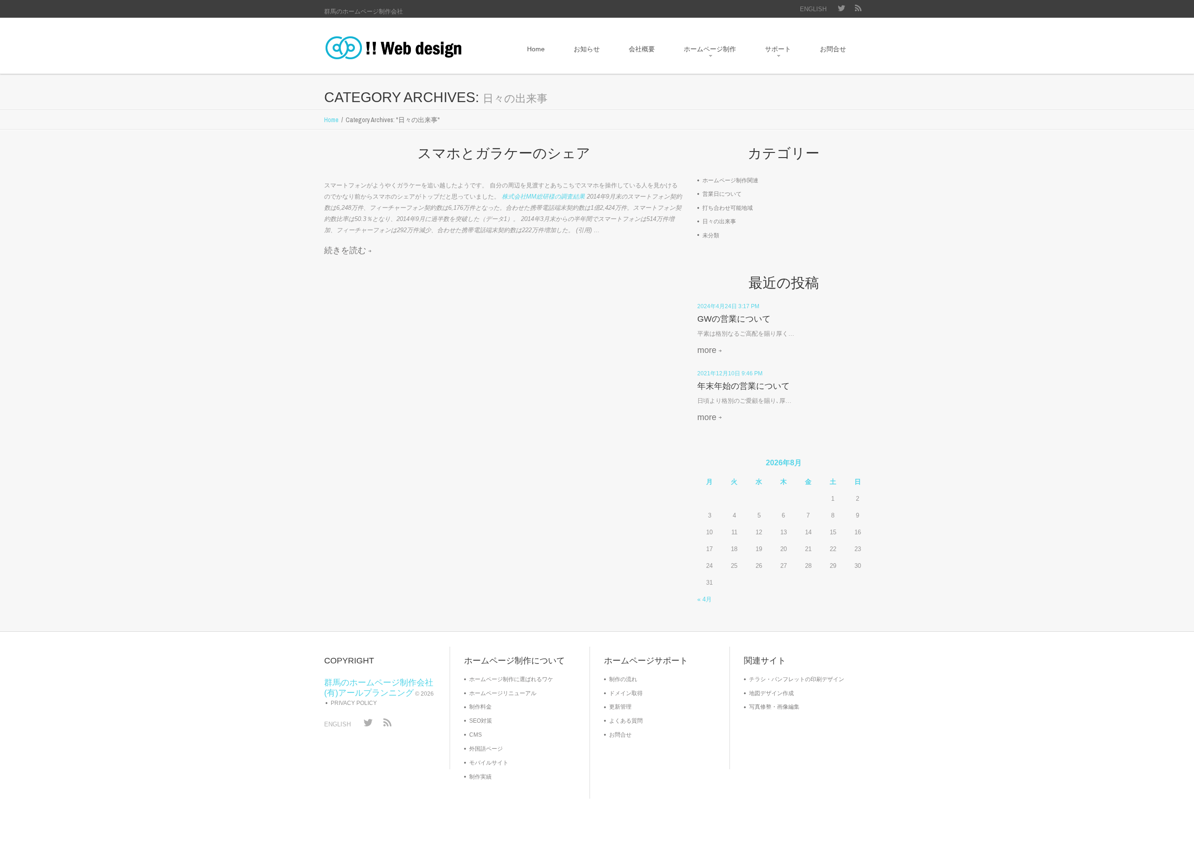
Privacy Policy (354, 703)
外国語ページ (486, 748)
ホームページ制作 (703, 52)
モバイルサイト (488, 762)
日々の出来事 (719, 221)
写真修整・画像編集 (774, 707)
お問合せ (833, 49)
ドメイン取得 (626, 693)
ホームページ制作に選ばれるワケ (511, 679)
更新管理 (620, 707)
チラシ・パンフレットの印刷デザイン (796, 679)
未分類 (710, 235)
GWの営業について (734, 319)
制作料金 (480, 707)
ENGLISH (813, 9)
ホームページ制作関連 (730, 180)
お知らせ (587, 49)
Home (536, 49)
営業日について (722, 194)
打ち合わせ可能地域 (727, 208)
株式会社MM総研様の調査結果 (543, 196)
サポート (771, 52)
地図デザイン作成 (771, 693)
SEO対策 (480, 721)
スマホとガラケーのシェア (503, 153)
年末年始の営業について (743, 386)
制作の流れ (623, 679)
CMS (475, 735)
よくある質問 (626, 721)
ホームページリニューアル (502, 693)
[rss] (858, 9)
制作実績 (480, 776)
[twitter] (842, 9)
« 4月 (704, 599)
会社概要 (642, 49)
